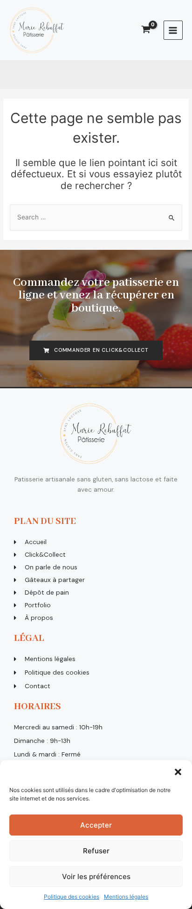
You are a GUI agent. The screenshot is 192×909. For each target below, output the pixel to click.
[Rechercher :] (96, 217)
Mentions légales (126, 896)
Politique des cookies (71, 896)
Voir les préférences (96, 876)
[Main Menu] (173, 30)
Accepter (96, 825)
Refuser (96, 850)
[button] (178, 772)
